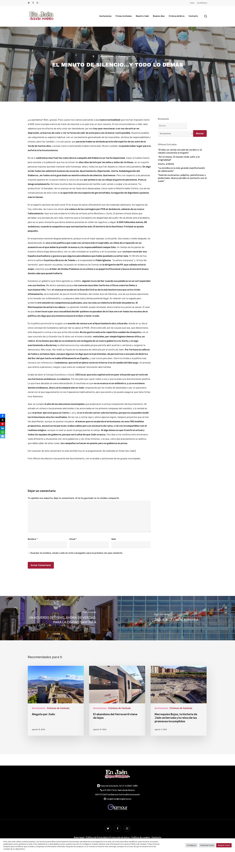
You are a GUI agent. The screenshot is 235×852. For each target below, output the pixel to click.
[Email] (2, 436)
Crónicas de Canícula (58, 708)
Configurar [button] (191, 845)
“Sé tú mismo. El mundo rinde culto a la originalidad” (179, 158)
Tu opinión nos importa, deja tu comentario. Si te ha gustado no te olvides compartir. (73, 498)
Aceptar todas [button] (224, 845)
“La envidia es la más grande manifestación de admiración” (181, 169)
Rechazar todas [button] (207, 845)
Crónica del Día (127, 56)
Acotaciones (107, 56)
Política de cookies (140, 837)
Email (73, 539)
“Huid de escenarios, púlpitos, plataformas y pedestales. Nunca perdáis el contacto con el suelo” (182, 178)
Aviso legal (79, 837)
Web (113, 539)
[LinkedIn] (2, 428)
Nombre (33, 539)
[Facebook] (2, 416)
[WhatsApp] (2, 432)
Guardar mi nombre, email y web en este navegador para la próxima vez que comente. (76, 553)
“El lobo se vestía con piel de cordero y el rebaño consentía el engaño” (180, 151)
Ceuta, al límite (166, 164)
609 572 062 (101, 794)
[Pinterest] (2, 424)
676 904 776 (108, 790)
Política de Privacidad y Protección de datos (108, 837)
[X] (2, 420)
